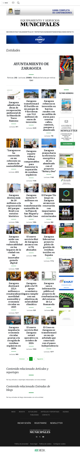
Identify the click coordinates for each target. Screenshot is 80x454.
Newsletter (56, 423)
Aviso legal (33, 444)
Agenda (66, 412)
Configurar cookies (59, 444)
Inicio (13, 412)
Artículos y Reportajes (50, 412)
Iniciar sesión (24, 423)
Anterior (22, 359)
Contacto (46, 415)
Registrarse (40, 423)
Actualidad (32, 412)
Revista (22, 412)
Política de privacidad (21, 444)
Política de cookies (45, 444)
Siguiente (40, 359)
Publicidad (34, 415)
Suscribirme (67, 144)
